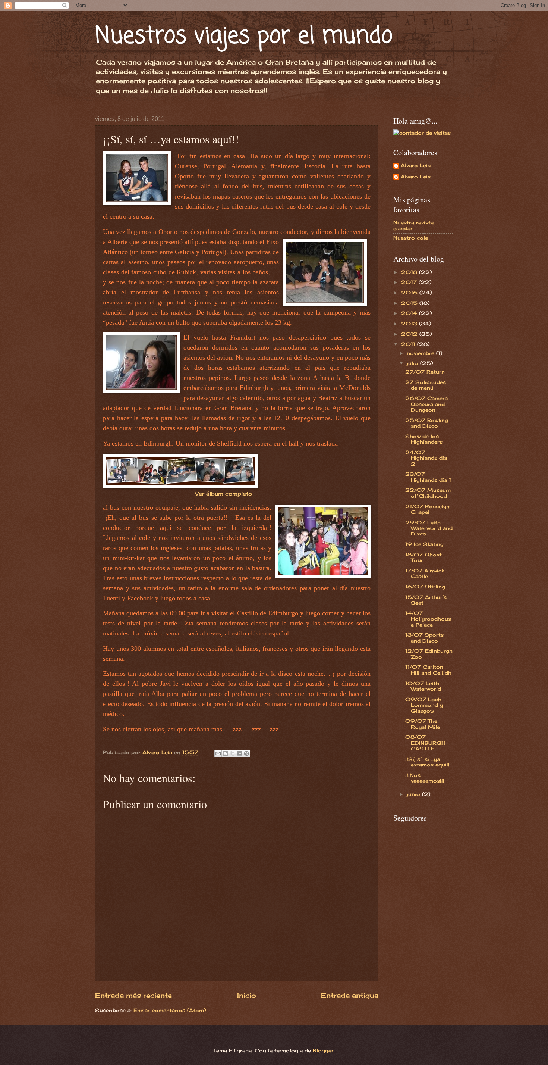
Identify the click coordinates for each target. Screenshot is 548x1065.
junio (414, 794)
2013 (410, 324)
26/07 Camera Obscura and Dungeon (426, 404)
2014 (410, 313)
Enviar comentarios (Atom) (169, 1010)
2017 (410, 282)
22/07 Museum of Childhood (428, 493)
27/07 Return (425, 372)
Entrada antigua (349, 995)
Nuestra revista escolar (413, 225)
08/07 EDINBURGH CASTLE (425, 743)
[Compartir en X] (232, 753)
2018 (410, 272)
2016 (410, 293)
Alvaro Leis (416, 165)
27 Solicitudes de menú (425, 385)
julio (413, 363)
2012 (410, 334)
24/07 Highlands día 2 (426, 458)
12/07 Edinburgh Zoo (429, 653)
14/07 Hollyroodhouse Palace (428, 619)
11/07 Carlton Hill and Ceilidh (428, 669)
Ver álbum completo (223, 494)
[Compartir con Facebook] (239, 753)
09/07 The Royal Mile (422, 724)
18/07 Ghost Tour (423, 557)
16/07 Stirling (425, 587)
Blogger (323, 1050)
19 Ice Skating (424, 544)
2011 (409, 344)
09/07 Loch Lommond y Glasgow (424, 705)
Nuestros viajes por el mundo (244, 36)
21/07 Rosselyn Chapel (427, 509)
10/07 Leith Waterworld (423, 686)
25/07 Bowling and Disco (426, 423)
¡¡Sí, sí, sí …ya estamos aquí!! (427, 762)
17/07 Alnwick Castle (424, 573)
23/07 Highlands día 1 (428, 476)
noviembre (421, 353)
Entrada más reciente (133, 995)
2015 (410, 303)
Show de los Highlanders (424, 439)
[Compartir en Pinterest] (246, 753)
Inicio (246, 995)
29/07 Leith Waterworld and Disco (429, 528)
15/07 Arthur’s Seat (426, 600)
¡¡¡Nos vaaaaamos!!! (424, 778)
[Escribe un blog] (225, 753)
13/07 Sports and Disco (424, 637)
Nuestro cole (410, 238)
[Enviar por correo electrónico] (218, 753)
